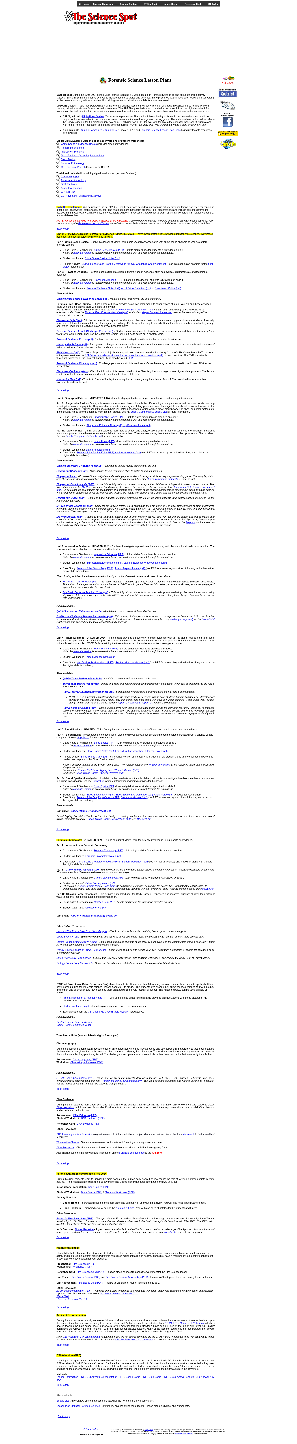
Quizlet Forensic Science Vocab (74, 1025)
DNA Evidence (69, 184)
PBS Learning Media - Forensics (74, 1134)
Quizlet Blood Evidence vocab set (91, 811)
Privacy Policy (90, 1429)
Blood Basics (68, 159)
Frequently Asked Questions (184, 1433)
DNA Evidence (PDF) (93, 1118)
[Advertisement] (148, 49)
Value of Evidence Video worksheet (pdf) (146, 562)
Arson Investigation (71, 188)
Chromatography (70, 176)
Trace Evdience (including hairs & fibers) (83, 155)
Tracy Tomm (149, 1430)
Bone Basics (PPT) (98, 1187)
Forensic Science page (132, 1152)
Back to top (62, 228)
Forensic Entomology (72, 163)
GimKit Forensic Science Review (74, 1022)
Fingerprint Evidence (72, 147)
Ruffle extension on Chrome (93, 223)
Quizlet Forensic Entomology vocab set (94, 915)
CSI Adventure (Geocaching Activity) (81, 196)
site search (188, 1134)
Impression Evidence (72, 151)
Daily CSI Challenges (68, 207)
